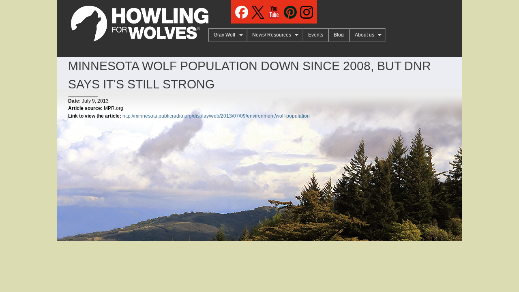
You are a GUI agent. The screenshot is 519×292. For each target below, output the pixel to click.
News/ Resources (269, 35)
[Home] (132, 20)
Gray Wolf (221, 35)
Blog (339, 35)
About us (362, 35)
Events (315, 35)
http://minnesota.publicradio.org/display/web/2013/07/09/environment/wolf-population (216, 116)
